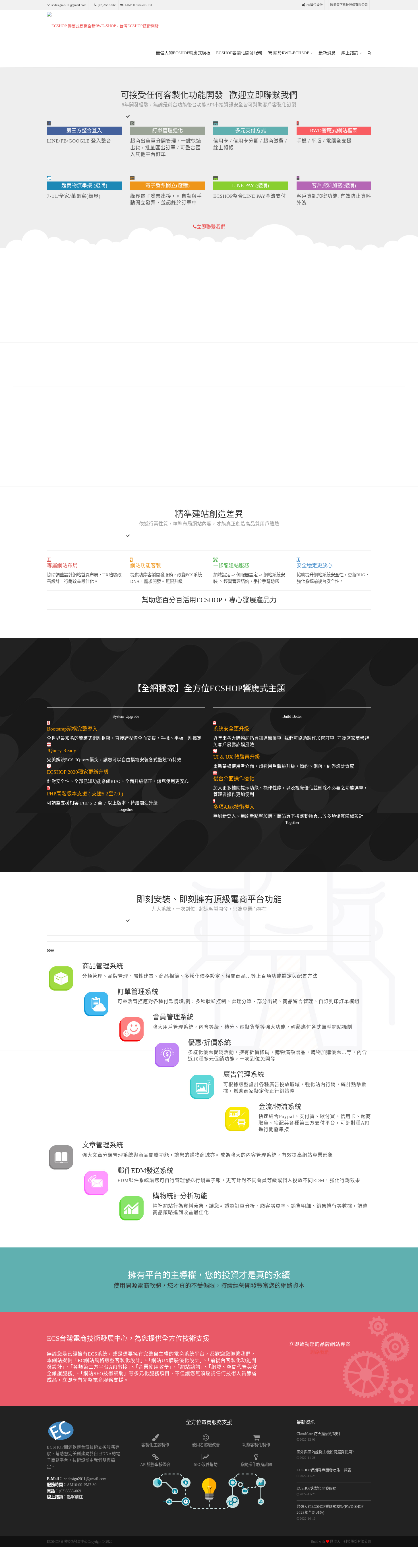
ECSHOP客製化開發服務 (239, 53)
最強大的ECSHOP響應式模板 (183, 53)
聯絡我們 (320, 1352)
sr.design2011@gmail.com (68, 5)
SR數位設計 (315, 5)
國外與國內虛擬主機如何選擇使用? (325, 1452)
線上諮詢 (349, 53)
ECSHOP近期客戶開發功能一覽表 (324, 1470)
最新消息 (327, 53)
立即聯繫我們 (210, 227)
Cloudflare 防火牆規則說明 (318, 1434)
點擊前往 (75, 1497)
